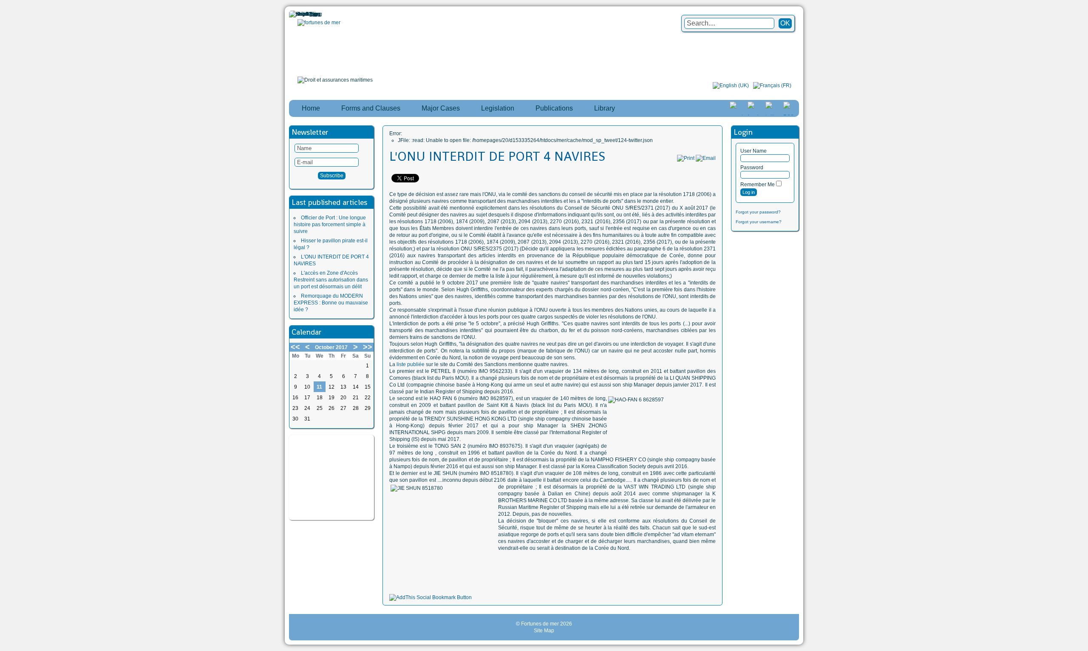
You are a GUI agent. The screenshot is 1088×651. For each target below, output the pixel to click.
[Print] (685, 158)
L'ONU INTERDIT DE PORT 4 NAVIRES (497, 156)
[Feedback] (1082, 314)
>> (367, 347)
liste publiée (411, 364)
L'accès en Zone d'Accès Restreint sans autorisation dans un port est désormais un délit (331, 280)
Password (751, 168)
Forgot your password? (758, 212)
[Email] (706, 158)
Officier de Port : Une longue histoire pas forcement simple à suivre (330, 224)
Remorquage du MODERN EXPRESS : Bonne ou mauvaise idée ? (331, 303)
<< (295, 347)
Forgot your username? (759, 221)
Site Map (544, 631)
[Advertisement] (331, 477)
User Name (753, 151)
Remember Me (757, 185)
